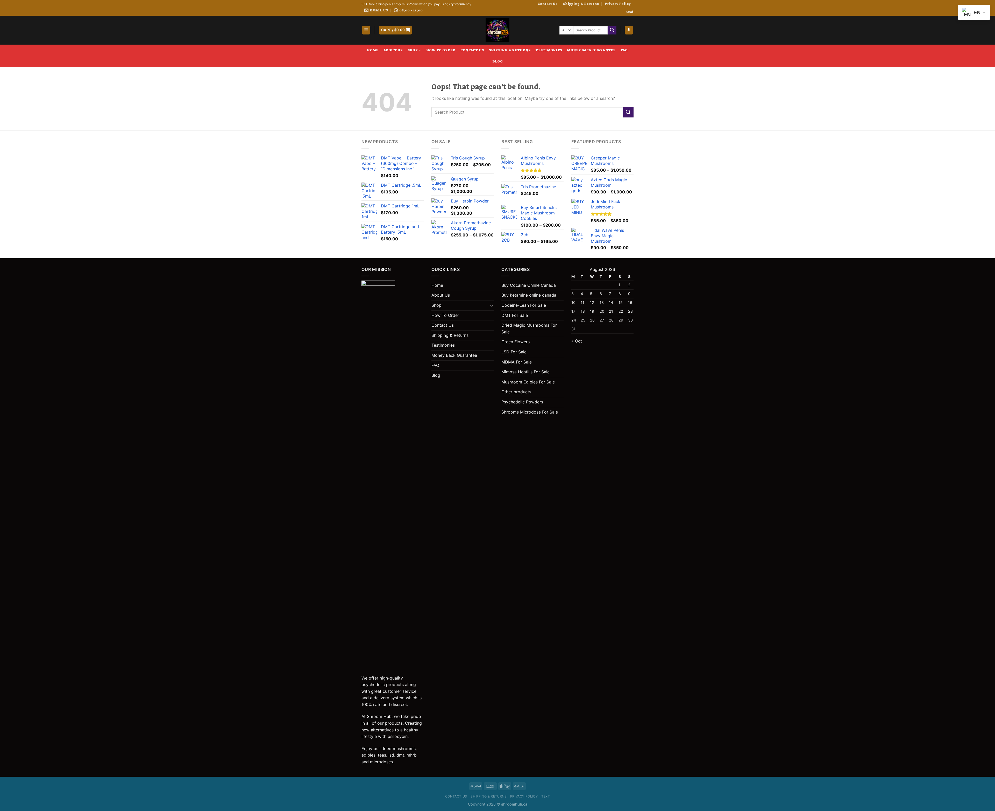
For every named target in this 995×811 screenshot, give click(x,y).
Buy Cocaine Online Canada (528, 285)
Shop (413, 50)
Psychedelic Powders (522, 401)
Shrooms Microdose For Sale (529, 412)
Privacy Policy (618, 4)
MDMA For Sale (516, 362)
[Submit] (612, 30)
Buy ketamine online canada (528, 295)
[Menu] (366, 30)
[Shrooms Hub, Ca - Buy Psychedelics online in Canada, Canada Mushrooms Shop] (497, 30)
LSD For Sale (514, 351)
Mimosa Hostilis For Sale (525, 371)
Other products (516, 391)
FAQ (624, 50)
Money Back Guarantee (591, 50)
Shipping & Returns (581, 4)
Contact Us (547, 4)
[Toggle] (491, 305)
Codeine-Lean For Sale (523, 305)
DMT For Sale (514, 315)
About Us (393, 50)
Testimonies (548, 50)
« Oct (576, 341)
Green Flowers (515, 341)
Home (372, 50)
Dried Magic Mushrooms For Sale (529, 328)
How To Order (441, 50)
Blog (497, 61)
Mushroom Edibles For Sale (528, 381)
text (630, 11)
